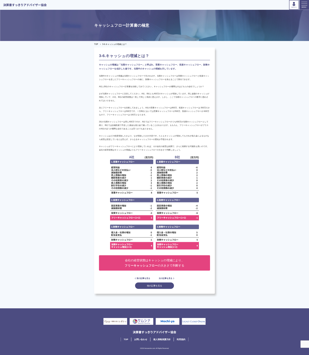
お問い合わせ (140, 339)
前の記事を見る (143, 278)
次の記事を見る (165, 278)
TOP (96, 44)
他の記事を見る (154, 285)
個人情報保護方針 (162, 339)
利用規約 (181, 339)
